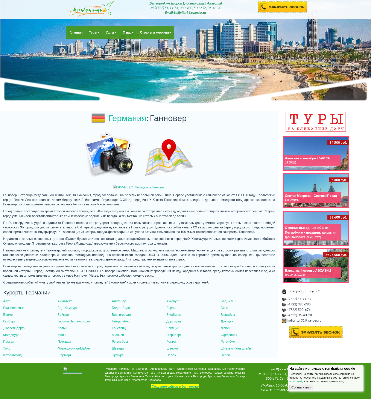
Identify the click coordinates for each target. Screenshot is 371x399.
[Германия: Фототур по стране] (109, 155)
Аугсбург (172, 301)
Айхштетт (65, 301)
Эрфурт (117, 355)
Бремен (8, 314)
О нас (127, 32)
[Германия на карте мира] (169, 155)
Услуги (111, 32)
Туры (93, 32)
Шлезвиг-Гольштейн (236, 348)
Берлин (171, 308)
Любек (225, 328)
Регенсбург (120, 341)
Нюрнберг (173, 335)
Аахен (7, 301)
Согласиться (301, 387)
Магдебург (11, 335)
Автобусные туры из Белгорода (90, 9)
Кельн (62, 328)
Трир (6, 348)
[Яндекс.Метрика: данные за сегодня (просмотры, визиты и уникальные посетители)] (72, 370)
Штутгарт (64, 355)
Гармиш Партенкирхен (74, 321)
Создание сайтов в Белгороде (175, 386)
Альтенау (119, 301)
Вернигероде (121, 314)
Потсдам (64, 341)
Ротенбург (228, 341)
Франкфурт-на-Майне (74, 348)
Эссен (225, 355)
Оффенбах (229, 335)
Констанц (119, 328)
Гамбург (9, 321)
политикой (295, 381)
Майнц (62, 335)
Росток (171, 341)
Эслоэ (171, 355)
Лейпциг (172, 328)
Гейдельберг (121, 321)
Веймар (63, 314)
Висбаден (173, 314)
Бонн (224, 308)
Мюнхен (118, 335)
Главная (76, 32)
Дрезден (227, 321)
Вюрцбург (228, 314)
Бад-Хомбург (67, 308)
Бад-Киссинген (14, 308)
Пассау (8, 341)
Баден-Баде (121, 308)
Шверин (172, 348)
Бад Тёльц (228, 301)
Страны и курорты (154, 32)
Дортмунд (173, 321)
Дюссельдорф (13, 328)
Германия (127, 118)
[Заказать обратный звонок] (315, 332)
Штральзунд (12, 355)
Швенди (118, 348)
